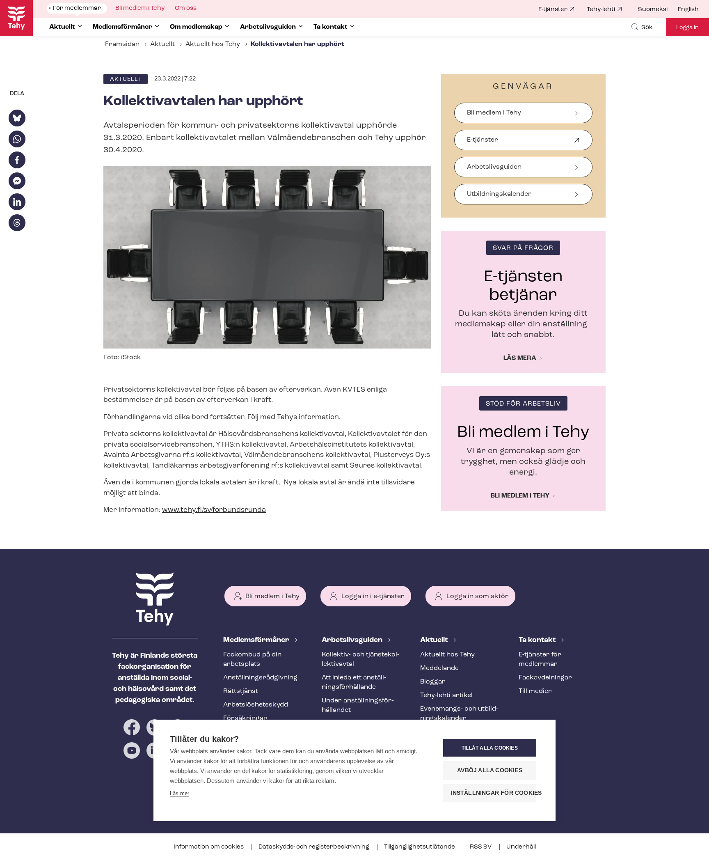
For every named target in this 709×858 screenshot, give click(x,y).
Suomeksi (653, 10)
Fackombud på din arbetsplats (252, 660)
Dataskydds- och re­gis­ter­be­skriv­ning (314, 847)
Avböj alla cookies (489, 770)
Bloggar (433, 682)
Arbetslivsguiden (494, 167)
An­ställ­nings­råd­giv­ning (260, 677)
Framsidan (122, 44)
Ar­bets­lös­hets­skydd (255, 705)
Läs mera (519, 358)
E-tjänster (552, 10)
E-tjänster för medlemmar (540, 660)
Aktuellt (162, 44)
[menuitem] (658, 9)
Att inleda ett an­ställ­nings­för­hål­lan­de (354, 682)
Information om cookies (209, 847)
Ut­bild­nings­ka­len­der (499, 194)
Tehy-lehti (601, 10)
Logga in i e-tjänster (373, 596)
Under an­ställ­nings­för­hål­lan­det (358, 705)
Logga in (687, 28)
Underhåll (521, 847)
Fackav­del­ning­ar (545, 677)
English (688, 10)
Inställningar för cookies (493, 793)
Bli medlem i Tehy (494, 113)
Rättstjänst (240, 691)
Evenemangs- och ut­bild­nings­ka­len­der (459, 714)
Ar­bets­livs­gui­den (353, 640)
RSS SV (481, 847)
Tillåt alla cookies (490, 748)
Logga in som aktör (477, 596)
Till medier (535, 691)
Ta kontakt (538, 640)
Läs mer (179, 793)
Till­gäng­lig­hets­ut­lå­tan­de (420, 847)
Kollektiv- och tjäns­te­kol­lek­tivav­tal (360, 660)
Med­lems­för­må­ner (257, 640)
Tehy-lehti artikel (446, 695)
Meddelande (439, 668)
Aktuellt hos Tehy (212, 44)
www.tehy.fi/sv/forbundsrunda (214, 510)
